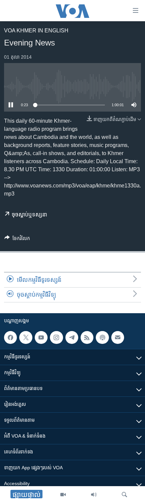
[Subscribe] (117, 337)
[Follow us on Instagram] (56, 337)
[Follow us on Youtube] (41, 337)
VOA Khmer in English (36, 30)
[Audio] (94, 494)
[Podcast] (102, 337)
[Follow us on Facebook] (10, 337)
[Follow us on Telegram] (71, 337)
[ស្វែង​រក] (124, 494)
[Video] (63, 494)
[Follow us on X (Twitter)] (25, 337)
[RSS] (87, 337)
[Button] (17, 239)
